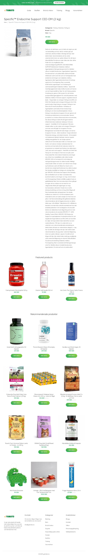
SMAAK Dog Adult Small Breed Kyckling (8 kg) (44, 444)
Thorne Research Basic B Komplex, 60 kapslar (44, 348)
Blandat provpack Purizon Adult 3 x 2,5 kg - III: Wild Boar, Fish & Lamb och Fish (71, 396)
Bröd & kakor (48, 10)
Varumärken (77, 10)
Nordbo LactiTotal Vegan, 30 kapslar (71, 348)
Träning (59, 10)
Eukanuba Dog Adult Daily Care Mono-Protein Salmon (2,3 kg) (16, 395)
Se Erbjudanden (59, 2)
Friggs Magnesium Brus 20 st (71, 490)
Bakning (47, 519)
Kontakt (68, 522)
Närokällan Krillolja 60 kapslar (71, 443)
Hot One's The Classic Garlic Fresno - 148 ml (71, 291)
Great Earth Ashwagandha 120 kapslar (16, 348)
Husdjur (47, 535)
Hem (5, 22)
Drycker (47, 528)
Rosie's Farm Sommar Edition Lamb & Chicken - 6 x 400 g (16, 444)
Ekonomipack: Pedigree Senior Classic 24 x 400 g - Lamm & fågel (44, 395)
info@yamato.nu (29, 525)
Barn (46, 522)
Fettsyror (67, 28)
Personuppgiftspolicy (72, 528)
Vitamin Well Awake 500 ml (43, 290)
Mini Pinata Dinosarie (16, 490)
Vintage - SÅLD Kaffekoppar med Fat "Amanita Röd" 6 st (44, 491)
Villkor (68, 525)
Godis (29, 10)
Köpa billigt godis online (52, 532)
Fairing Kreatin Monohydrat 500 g (16, 290)
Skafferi (37, 10)
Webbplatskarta (71, 532)
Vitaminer (61, 28)
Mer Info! (52, 42)
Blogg (67, 10)
